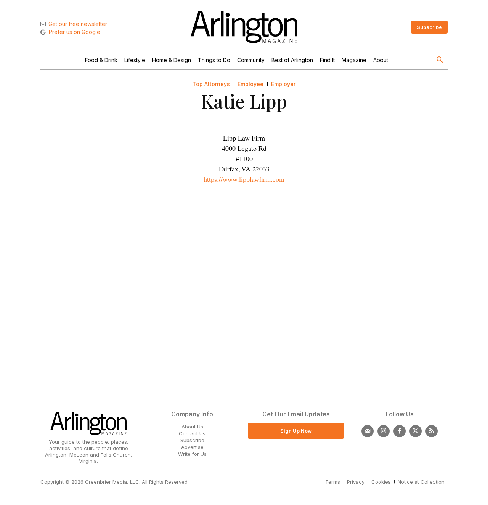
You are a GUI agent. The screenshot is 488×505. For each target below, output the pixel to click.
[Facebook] (399, 431)
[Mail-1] (367, 431)
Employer (283, 84)
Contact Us (192, 433)
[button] (440, 60)
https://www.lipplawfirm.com (244, 179)
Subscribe (192, 440)
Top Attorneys (211, 84)
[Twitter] (415, 431)
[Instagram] (383, 431)
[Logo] (244, 27)
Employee (250, 84)
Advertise (192, 447)
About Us (192, 426)
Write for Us (192, 454)
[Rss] (431, 431)
